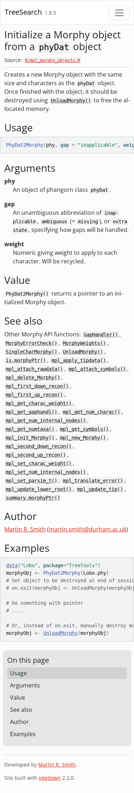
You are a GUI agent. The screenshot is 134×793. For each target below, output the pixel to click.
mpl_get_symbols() (84, 429)
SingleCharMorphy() (31, 352)
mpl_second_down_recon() (38, 446)
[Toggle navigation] (119, 13)
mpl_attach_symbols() (97, 369)
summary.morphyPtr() (33, 498)
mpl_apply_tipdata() (78, 360)
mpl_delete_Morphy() (33, 377)
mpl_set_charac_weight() (38, 463)
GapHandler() (101, 334)
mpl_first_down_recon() (37, 386)
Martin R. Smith (25, 529)
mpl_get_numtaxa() (30, 429)
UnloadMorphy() (71, 100)
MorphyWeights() (84, 343)
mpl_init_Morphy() (30, 438)
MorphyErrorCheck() (31, 343)
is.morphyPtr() (26, 360)
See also (21, 710)
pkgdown (50, 777)
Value (17, 697)
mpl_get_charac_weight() (38, 403)
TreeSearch (23, 12)
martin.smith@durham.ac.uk (87, 529)
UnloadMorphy (60, 633)
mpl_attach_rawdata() (34, 369)
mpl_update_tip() (100, 489)
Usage (18, 673)
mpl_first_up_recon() (34, 395)
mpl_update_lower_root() (38, 489)
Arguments (25, 685)
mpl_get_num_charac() (91, 412)
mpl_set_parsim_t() (31, 480)
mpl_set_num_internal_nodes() (46, 472)
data (12, 565)
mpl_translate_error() (93, 480)
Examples (23, 734)
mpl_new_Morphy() (83, 438)
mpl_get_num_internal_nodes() (46, 420)
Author (19, 722)
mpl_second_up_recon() (36, 455)
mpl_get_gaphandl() (31, 412)
